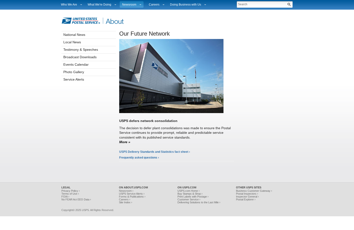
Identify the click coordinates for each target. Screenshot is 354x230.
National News (74, 35)
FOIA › (65, 196)
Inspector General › (247, 196)
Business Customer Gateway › (254, 190)
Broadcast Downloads (80, 57)
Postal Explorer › (246, 199)
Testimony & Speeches (80, 49)
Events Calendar (76, 64)
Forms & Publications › (132, 196)
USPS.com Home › (188, 190)
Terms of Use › (70, 193)
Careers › (124, 199)
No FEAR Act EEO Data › (76, 199)
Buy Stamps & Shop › (190, 193)
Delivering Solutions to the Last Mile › (198, 202)
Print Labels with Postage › (193, 196)
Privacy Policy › (70, 190)
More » (124, 142)
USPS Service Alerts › (131, 193)
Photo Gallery (73, 72)
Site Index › (125, 202)
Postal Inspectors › (247, 193)
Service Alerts (73, 79)
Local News (72, 42)
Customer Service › (188, 199)
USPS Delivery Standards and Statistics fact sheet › (154, 151)
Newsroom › (126, 190)
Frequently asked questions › (139, 157)
